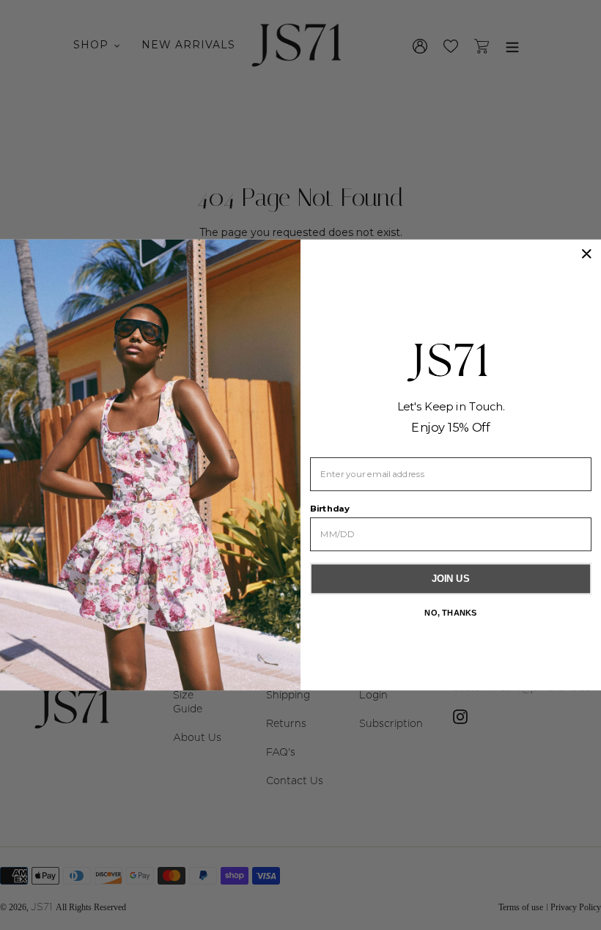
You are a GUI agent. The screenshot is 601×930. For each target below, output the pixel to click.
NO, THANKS (450, 612)
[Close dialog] (586, 253)
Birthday (329, 508)
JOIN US (451, 579)
